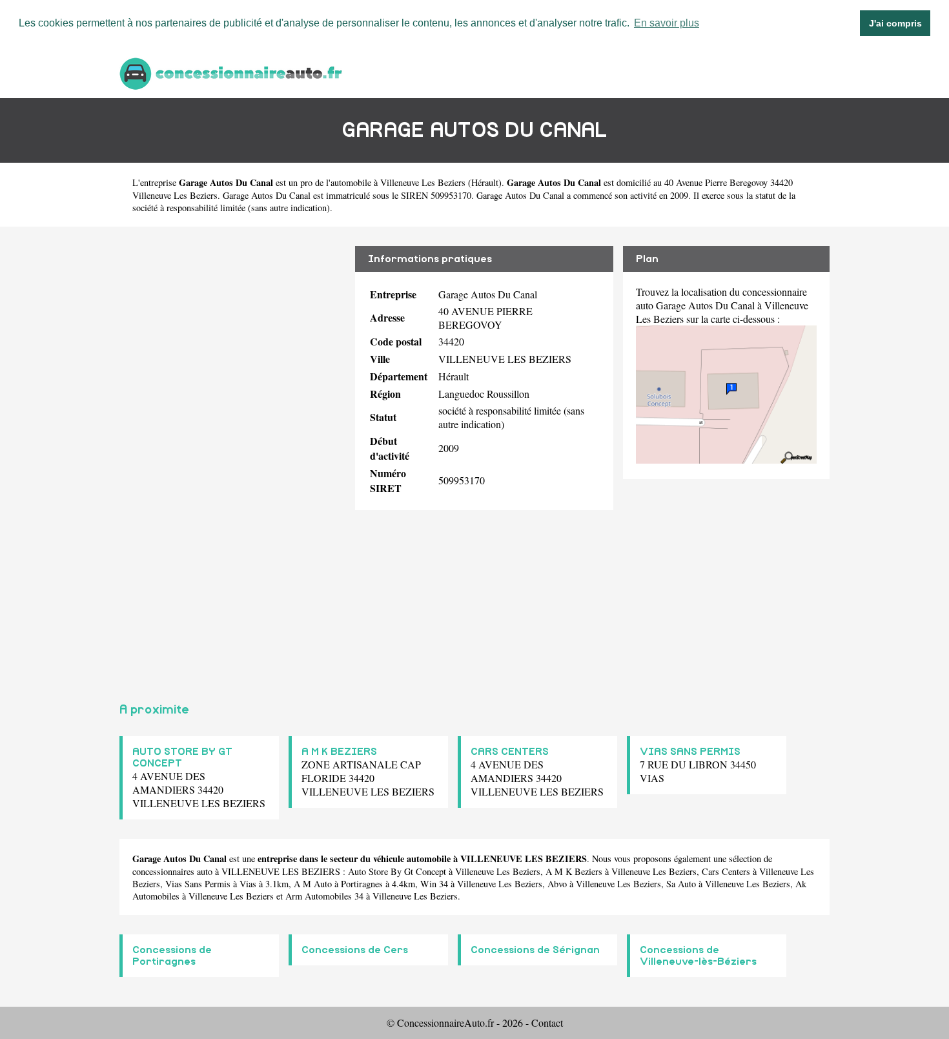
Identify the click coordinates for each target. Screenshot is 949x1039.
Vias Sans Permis (197, 884)
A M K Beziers (574, 871)
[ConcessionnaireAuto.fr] (232, 72)
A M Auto (313, 884)
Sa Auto (681, 884)
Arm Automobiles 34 (324, 896)
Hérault (484, 182)
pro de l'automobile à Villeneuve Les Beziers (382, 182)
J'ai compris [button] (895, 23)
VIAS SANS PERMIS (690, 751)
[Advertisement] (232, 459)
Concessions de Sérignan (535, 950)
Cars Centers (726, 871)
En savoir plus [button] (666, 22)
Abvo (557, 884)
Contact (547, 1022)
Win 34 (434, 884)
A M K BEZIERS (339, 751)
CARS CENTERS (510, 751)
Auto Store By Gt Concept (397, 871)
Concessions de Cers (354, 950)
